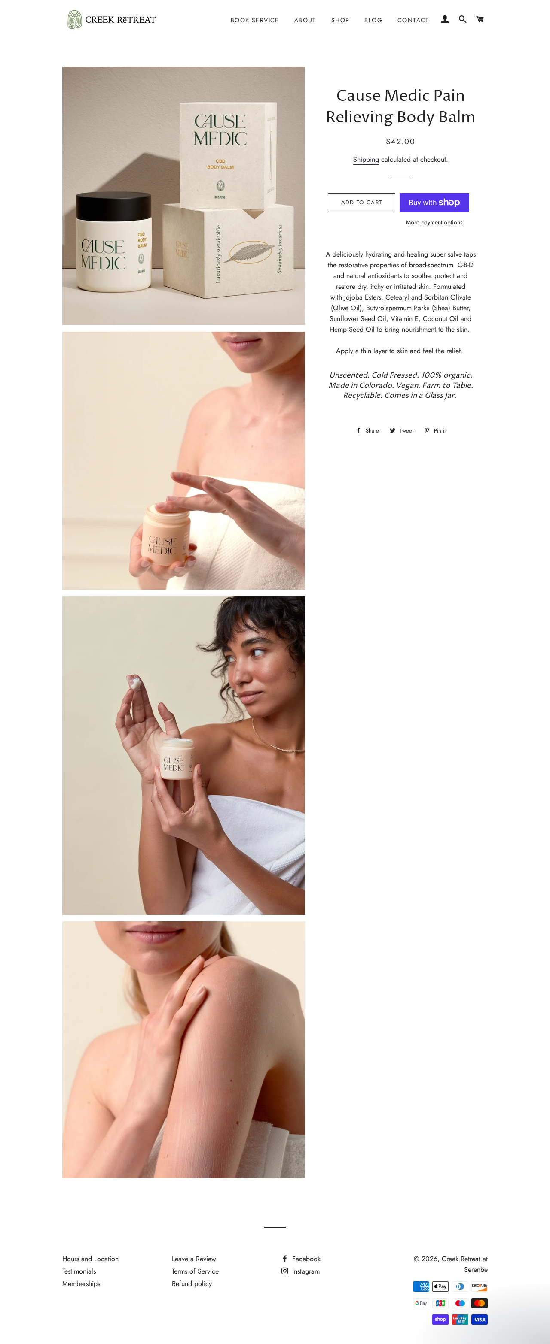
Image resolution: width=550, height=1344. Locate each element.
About (305, 20)
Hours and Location (90, 1259)
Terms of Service (195, 1271)
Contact (413, 20)
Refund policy (192, 1284)
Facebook (305, 1259)
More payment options (434, 222)
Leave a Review (194, 1259)
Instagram (305, 1271)
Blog (373, 20)
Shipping (366, 159)
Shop (340, 20)
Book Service (255, 20)
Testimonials (79, 1271)
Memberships (81, 1284)
